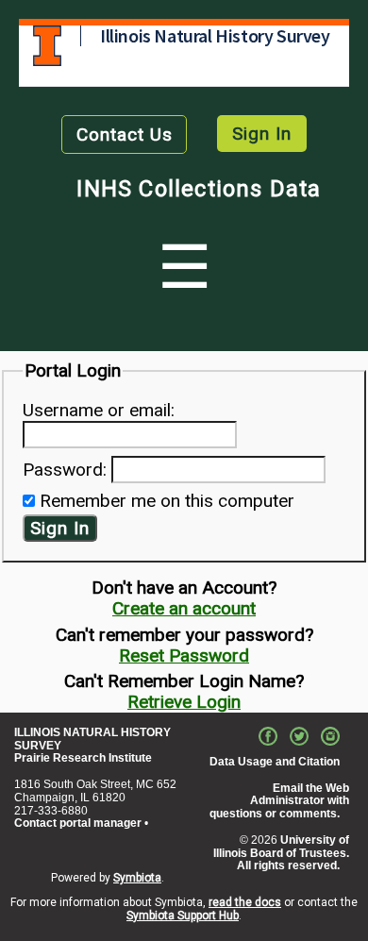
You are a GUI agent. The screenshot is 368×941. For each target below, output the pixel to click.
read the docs (245, 902)
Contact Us (124, 134)
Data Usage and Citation (274, 761)
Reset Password (184, 655)
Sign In (262, 133)
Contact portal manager (78, 823)
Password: (65, 469)
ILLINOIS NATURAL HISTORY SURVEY (92, 739)
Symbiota (137, 877)
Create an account (184, 608)
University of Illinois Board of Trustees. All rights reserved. (281, 853)
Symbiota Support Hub (182, 915)
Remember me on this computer (167, 501)
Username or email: (99, 410)
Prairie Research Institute (83, 758)
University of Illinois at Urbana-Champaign (47, 45)
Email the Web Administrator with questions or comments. (279, 801)
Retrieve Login (184, 702)
